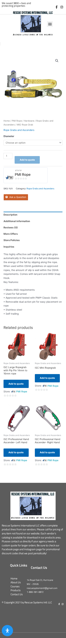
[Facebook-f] (56, 7)
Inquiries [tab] (9, 246)
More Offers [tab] (11, 233)
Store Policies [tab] (12, 240)
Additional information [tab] (17, 221)
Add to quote (27, 159)
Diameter (9, 136)
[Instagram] (61, 7)
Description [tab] (10, 214)
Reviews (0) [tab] (11, 227)
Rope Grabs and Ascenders (19, 130)
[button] (50, 24)
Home (7, 120)
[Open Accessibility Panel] (7, 630)
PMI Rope (17, 120)
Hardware (29, 120)
